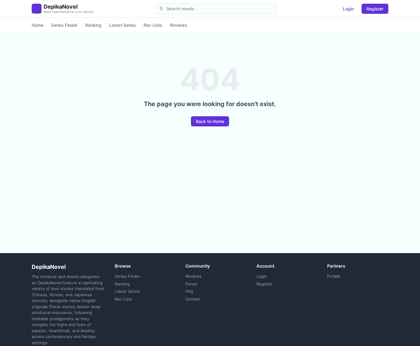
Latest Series (122, 25)
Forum (191, 283)
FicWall (333, 276)
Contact (192, 298)
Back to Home (210, 121)
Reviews (178, 25)
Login (348, 8)
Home (37, 25)
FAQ (189, 291)
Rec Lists (153, 25)
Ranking (93, 25)
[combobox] (219, 8)
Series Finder (64, 25)
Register (375, 8)
